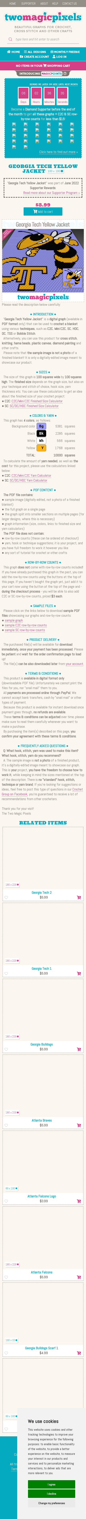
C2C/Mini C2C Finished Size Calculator (37, 401)
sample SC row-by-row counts (25, 630)
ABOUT (44, 3)
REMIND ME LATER (39, 84)
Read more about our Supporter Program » (51, 192)
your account (74, 663)
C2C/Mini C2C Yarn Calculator (31, 475)
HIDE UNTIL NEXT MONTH (65, 84)
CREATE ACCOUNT (36, 57)
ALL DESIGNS (36, 52)
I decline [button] (51, 1493)
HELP (55, 3)
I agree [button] (51, 1484)
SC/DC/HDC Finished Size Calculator (34, 405)
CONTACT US (69, 3)
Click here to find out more (57, 151)
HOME (12, 3)
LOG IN (60, 57)
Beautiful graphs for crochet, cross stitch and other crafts (43, 29)
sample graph (14, 620)
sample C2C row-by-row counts (26, 625)
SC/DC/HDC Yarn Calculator (28, 480)
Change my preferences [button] (51, 1503)
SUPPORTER (28, 3)
